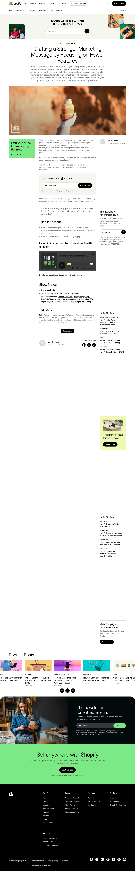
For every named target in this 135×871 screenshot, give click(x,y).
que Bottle (51, 290)
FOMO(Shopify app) (69, 299)
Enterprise (62, 3)
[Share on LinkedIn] (94, 345)
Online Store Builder (50, 838)
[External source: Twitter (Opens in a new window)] (96, 859)
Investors (46, 805)
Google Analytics (65, 297)
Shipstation (84, 299)
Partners (46, 812)
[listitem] (67, 672)
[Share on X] (89, 345)
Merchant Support (72, 798)
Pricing (53, 3)
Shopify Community (72, 812)
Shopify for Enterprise (118, 805)
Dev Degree (92, 805)
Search (121, 11)
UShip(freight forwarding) (80, 302)
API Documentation (95, 801)
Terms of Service (37, 861)
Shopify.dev (92, 798)
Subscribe (120, 726)
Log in (106, 3)
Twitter (66, 293)
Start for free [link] (85, 185)
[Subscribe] (86, 31)
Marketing (42, 11)
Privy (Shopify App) (82, 297)
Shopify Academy (71, 809)
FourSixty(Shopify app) (50, 299)
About (45, 798)
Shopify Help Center (72, 801)
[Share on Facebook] (84, 345)
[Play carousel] (67, 690)
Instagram (74, 293)
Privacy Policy (115, 244)
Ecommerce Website (50, 845)
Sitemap (65, 861)
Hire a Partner (70, 805)
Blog (10, 11)
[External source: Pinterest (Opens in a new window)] (124, 859)
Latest (51, 11)
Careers (45, 801)
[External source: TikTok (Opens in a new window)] (113, 859)
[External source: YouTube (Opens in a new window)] (102, 859)
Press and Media (49, 809)
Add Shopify (106, 642)
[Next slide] (73, 690)
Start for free (119, 3)
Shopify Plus (114, 801)
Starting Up (31, 11)
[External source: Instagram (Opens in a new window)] (108, 859)
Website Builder (48, 842)
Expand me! (67, 331)
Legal (45, 819)
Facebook (58, 293)
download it (84, 243)
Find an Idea (20, 11)
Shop (112, 798)
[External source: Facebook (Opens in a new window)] (91, 859)
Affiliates (46, 816)
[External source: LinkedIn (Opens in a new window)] (119, 859)
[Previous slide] (62, 690)
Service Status (48, 823)
